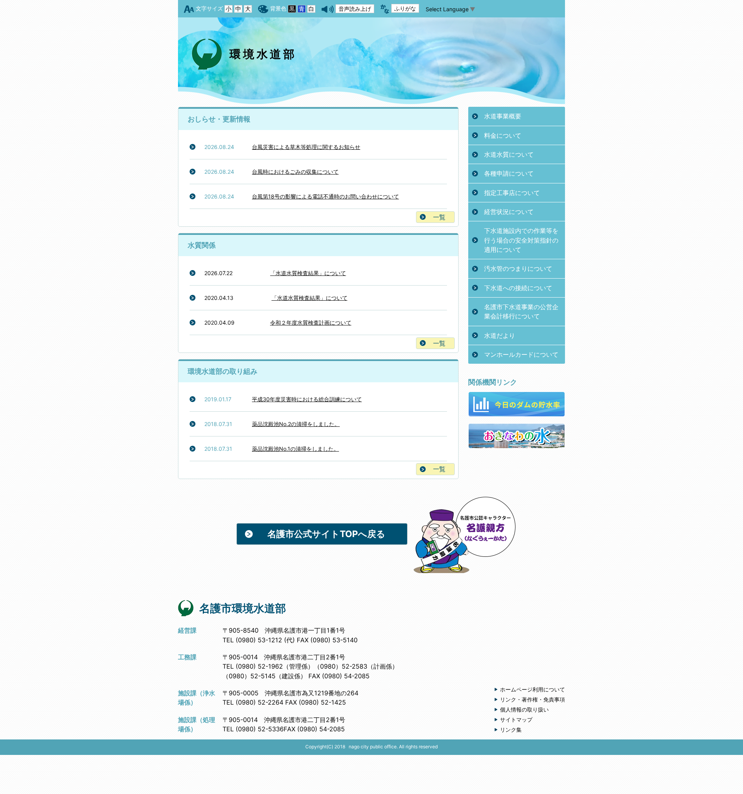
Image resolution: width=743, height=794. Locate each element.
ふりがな (405, 8)
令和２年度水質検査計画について (310, 322)
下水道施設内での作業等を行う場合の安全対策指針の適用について (521, 240)
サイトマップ (516, 719)
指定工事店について (512, 193)
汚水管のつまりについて (518, 268)
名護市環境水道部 (242, 608)
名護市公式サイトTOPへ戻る (326, 534)
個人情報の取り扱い (524, 709)
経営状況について (509, 212)
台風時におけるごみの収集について (295, 171)
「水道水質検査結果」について (308, 273)
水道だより (499, 335)
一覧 (439, 217)
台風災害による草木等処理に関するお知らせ (306, 147)
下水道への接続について (518, 288)
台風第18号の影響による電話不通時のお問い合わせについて (325, 196)
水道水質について (509, 154)
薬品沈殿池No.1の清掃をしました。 (295, 448)
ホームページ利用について (532, 689)
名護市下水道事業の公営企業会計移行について (521, 311)
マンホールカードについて (521, 354)
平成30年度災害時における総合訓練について (307, 399)
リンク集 (511, 729)
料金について (502, 135)
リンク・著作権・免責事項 (532, 699)
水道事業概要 (502, 116)
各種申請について (509, 173)
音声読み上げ (355, 8)
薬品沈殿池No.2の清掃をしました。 (296, 424)
